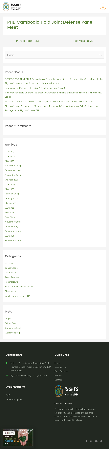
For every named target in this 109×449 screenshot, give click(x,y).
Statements (10, 291)
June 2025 (10, 156)
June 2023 (10, 184)
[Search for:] (54, 55)
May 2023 (9, 189)
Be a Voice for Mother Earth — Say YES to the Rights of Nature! (35, 88)
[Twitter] (101, 441)
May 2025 (9, 161)
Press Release (12, 277)
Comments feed (13, 328)
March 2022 (10, 203)
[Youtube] (96, 441)
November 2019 (13, 222)
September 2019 (13, 231)
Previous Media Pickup (26, 40)
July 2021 (9, 208)
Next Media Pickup (84, 40)
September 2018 (13, 240)
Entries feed (10, 323)
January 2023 (11, 198)
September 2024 (13, 170)
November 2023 (13, 175)
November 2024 (13, 165)
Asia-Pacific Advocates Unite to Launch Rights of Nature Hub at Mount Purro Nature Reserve (49, 101)
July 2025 (9, 151)
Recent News (11, 282)
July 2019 (9, 236)
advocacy (9, 263)
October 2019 (11, 226)
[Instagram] (91, 441)
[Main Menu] (103, 7)
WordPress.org (12, 332)
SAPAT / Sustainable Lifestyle (19, 286)
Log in (8, 318)
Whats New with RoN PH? (17, 296)
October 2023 (11, 179)
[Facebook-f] (86, 441)
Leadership (10, 272)
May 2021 (9, 212)
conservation (11, 268)
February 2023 (12, 193)
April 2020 (10, 217)
